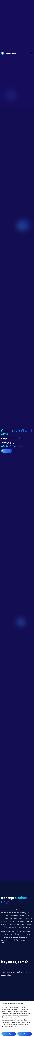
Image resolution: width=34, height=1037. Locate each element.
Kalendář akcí (6, 451)
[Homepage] (14, 53)
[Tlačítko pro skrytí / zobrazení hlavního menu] (31, 53)
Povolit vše (24, 1034)
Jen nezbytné (8, 1034)
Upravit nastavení (6, 1030)
